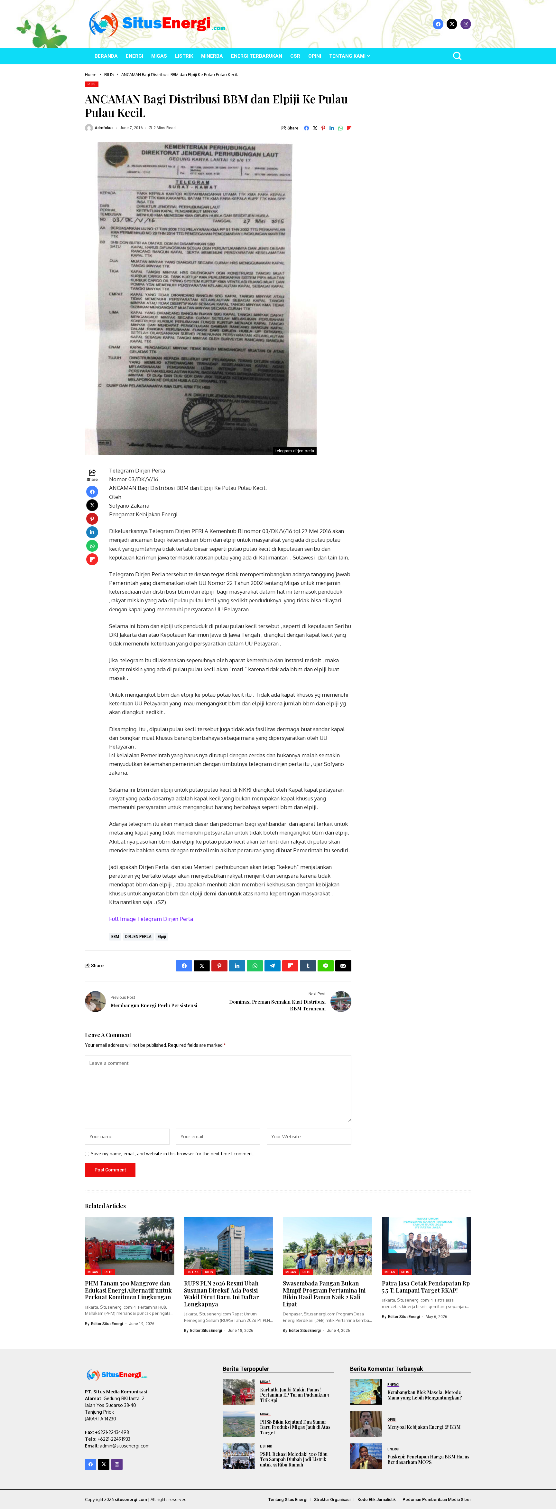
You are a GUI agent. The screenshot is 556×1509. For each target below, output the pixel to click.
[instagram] (465, 24)
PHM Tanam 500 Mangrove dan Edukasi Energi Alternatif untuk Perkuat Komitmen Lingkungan (128, 1290)
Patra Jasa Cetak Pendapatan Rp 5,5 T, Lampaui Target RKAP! (426, 1286)
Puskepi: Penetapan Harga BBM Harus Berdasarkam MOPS (428, 1459)
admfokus (104, 128)
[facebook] (438, 24)
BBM (115, 936)
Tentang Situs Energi (287, 1499)
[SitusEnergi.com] (157, 24)
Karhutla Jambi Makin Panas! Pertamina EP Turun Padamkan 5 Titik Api (294, 1395)
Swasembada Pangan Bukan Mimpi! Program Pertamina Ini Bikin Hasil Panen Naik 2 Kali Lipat (324, 1293)
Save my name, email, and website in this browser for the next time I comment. (173, 1153)
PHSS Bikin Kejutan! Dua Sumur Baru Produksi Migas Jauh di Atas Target (295, 1427)
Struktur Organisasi (332, 1499)
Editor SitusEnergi (107, 1324)
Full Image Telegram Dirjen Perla (151, 918)
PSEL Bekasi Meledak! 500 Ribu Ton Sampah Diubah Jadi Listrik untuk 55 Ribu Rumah (294, 1459)
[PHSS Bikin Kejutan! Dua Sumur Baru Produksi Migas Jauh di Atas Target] (239, 1424)
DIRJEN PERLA (138, 936)
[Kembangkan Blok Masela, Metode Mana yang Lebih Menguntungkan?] (366, 1392)
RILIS (109, 74)
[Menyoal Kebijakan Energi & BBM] (366, 1424)
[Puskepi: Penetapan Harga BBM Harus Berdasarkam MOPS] (366, 1456)
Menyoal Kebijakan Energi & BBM (423, 1427)
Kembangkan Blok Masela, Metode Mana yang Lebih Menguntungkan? (424, 1395)
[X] (452, 24)
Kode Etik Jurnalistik (376, 1499)
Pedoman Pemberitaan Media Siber (437, 1499)
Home (91, 74)
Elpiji (162, 936)
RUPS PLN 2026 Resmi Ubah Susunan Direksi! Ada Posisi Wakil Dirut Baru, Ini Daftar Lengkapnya (221, 1293)
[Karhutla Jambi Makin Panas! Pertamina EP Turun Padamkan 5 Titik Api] (239, 1392)
